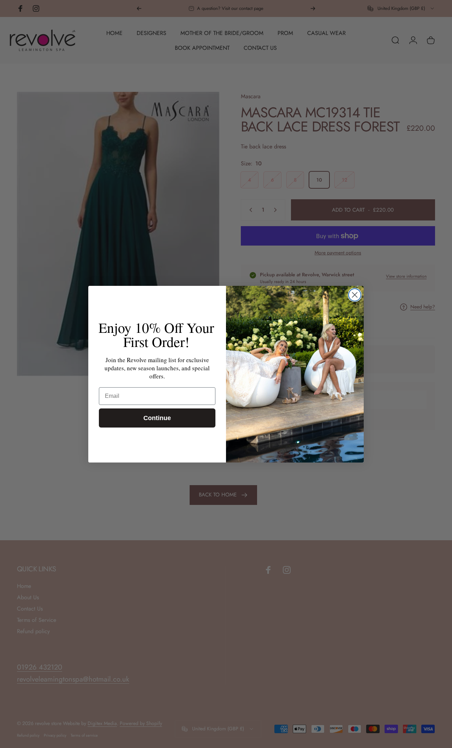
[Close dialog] (355, 295)
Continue (157, 418)
